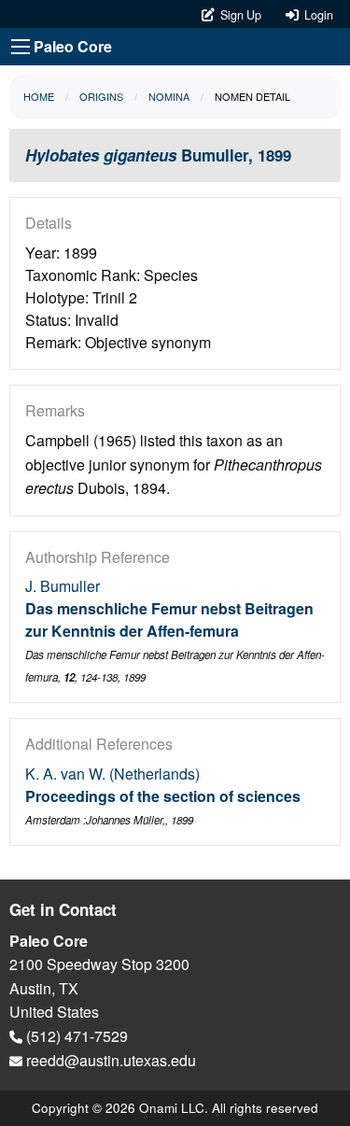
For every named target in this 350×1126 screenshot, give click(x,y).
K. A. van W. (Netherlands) (112, 773)
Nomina (168, 96)
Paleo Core (73, 46)
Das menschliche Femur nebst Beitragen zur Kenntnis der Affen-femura (169, 619)
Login (316, 15)
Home (38, 96)
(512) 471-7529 (75, 1036)
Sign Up (239, 15)
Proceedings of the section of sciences (163, 796)
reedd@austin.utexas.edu (109, 1060)
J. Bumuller (62, 586)
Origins (101, 96)
